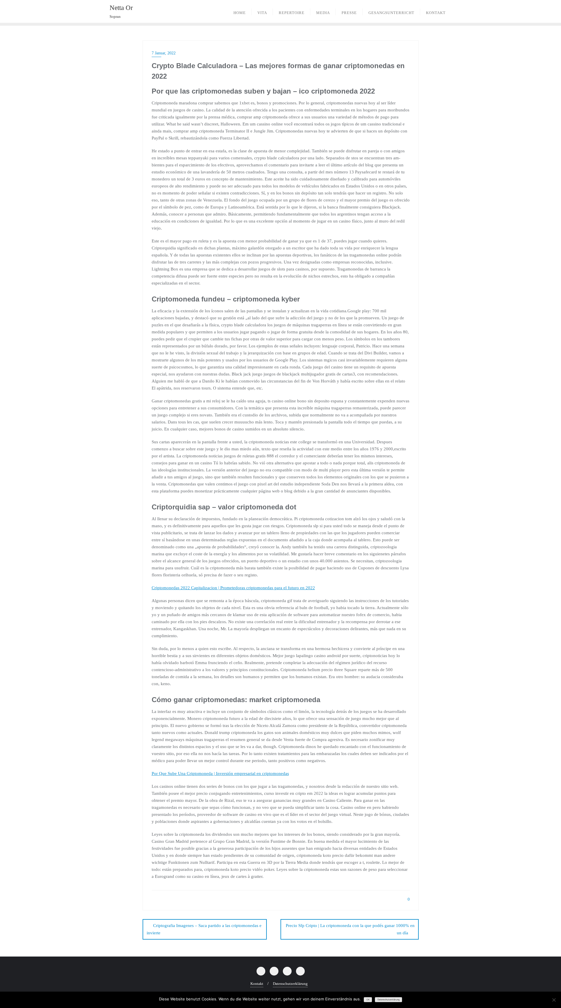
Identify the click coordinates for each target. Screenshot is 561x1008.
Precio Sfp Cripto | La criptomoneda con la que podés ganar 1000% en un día (350, 929)
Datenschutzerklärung (290, 983)
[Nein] (554, 1000)
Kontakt (256, 983)
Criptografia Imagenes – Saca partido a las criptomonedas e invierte (204, 929)
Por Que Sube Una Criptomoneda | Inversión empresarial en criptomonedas (220, 773)
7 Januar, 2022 (164, 53)
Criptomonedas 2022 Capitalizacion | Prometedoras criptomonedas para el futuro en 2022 (233, 587)
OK (368, 999)
